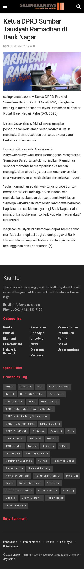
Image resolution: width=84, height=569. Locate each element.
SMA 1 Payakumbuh (18, 490)
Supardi (10, 498)
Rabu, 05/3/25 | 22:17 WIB (19, 46)
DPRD (32, 401)
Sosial (62, 344)
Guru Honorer (14, 438)
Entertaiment (12, 344)
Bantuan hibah (59, 386)
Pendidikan (66, 333)
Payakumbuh (14, 468)
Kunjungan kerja (37, 453)
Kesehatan (38, 327)
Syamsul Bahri (31, 498)
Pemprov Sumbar (17, 475)
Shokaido (53, 483)
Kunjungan (12, 453)
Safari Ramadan (30, 483)
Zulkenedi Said (15, 505)
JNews (17, 554)
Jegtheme (9, 559)
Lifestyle (37, 338)
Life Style (37, 333)
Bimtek (10, 394)
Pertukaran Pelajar (48, 475)
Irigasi (32, 446)
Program (72, 475)
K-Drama (48, 446)
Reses (9, 483)
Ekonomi (9, 338)
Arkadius (26, 386)
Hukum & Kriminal (9, 351)
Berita (7, 327)
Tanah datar (55, 498)
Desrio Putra (13, 401)
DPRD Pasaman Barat (20, 423)
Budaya (8, 333)
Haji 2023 (35, 438)
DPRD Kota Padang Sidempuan (26, 416)
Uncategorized (68, 349)
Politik (62, 338)
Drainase (39, 431)
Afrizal (9, 386)
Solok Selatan (47, 490)
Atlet (40, 386)
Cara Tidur (56, 394)
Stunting (68, 490)
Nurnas (42, 460)
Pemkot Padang (39, 468)
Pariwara (37, 355)
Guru (71, 431)
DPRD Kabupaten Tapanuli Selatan (29, 409)
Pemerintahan (68, 327)
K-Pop (64, 446)
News (34, 344)
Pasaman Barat (63, 460)
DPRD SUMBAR (50, 423)
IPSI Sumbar (14, 446)
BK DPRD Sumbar (32, 394)
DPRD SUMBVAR (16, 431)
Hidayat (52, 438)
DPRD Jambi (49, 401)
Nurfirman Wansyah (18, 460)
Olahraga (37, 349)
